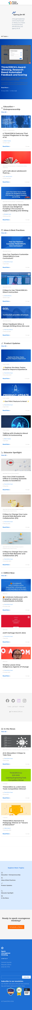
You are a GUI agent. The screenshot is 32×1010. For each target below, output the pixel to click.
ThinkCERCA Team (8, 261)
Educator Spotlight (15, 473)
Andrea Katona (7, 295)
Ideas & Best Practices (7, 166)
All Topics (4, 36)
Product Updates (6, 364)
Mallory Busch (7, 828)
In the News (14, 749)
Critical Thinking (13, 510)
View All (4, 112)
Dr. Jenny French (8, 176)
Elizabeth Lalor (7, 214)
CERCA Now (5, 593)
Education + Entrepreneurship (8, 130)
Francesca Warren (8, 329)
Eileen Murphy (7, 140)
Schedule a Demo (16, 927)
